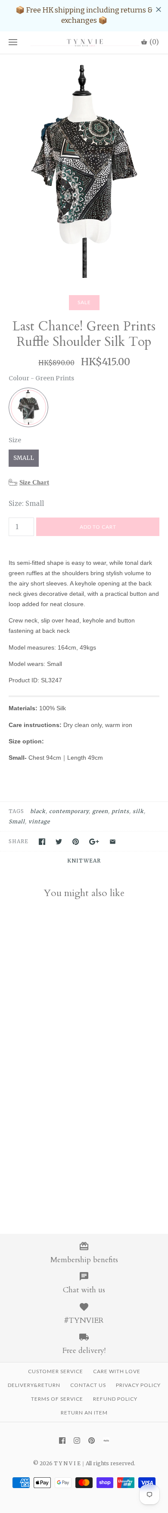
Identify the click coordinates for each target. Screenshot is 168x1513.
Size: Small (26, 503)
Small (17, 821)
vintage (39, 821)
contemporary (69, 811)
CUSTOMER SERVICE (55, 1371)
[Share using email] (112, 841)
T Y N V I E (67, 1463)
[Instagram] (77, 1440)
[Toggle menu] (13, 42)
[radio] (28, 407)
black (38, 811)
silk (138, 811)
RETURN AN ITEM (84, 1412)
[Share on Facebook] (42, 841)
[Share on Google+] (94, 841)
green (100, 811)
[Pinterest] (91, 1440)
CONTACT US (88, 1385)
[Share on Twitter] (59, 841)
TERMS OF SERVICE (57, 1399)
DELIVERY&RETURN (34, 1385)
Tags (16, 811)
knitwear (84, 860)
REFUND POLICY (115, 1399)
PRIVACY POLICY (138, 1385)
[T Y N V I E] (84, 43)
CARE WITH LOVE (116, 1371)
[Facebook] (62, 1440)
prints (120, 811)
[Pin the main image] (75, 841)
